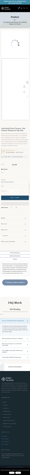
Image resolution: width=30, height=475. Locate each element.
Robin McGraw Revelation (7, 182)
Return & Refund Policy (8, 420)
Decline (18, 472)
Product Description (15, 252)
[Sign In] (22, 8)
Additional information (15, 256)
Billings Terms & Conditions (9, 423)
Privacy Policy (6, 417)
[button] (4, 169)
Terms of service (7, 414)
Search (4, 402)
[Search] (24, 8)
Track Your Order (7, 426)
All (14, 20)
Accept (11, 472)
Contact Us (6, 408)
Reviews (15, 259)
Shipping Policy (6, 411)
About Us (5, 405)
